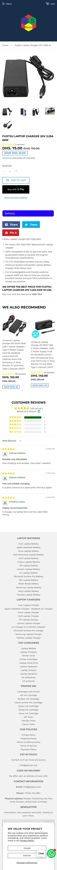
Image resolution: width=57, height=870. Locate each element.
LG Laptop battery (28, 573)
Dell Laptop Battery (28, 558)
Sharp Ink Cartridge (28, 710)
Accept (27, 848)
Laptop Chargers (28, 652)
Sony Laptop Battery (28, 591)
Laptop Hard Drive (28, 663)
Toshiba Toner (28, 720)
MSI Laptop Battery (28, 580)
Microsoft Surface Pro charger (28, 630)
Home (5, 45)
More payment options (15, 197)
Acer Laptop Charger (28, 605)
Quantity (7, 165)
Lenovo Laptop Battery (28, 569)
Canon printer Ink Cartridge (28, 702)
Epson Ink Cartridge (28, 706)
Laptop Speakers (28, 674)
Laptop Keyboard (28, 666)
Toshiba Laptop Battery (28, 594)
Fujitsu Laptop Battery (28, 562)
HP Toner (28, 717)
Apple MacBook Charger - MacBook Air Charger (29, 609)
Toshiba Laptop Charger (28, 638)
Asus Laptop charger (28, 612)
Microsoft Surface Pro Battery (28, 576)
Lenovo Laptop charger (28, 623)
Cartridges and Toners (28, 691)
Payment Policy (28, 749)
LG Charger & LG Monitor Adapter (28, 627)
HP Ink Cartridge (28, 695)
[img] (8, 449)
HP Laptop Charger (28, 619)
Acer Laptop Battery (28, 544)
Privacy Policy (28, 735)
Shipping (7, 158)
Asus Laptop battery (28, 551)
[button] (8, 374)
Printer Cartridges (29, 659)
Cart (52, 4)
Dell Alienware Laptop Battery (28, 554)
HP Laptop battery (28, 565)
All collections (28, 677)
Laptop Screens (28, 670)
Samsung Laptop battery (28, 587)
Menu (9, 4)
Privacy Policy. (27, 840)
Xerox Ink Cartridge (28, 713)
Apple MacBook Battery (28, 547)
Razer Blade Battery (29, 583)
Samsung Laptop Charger (29, 634)
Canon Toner (28, 724)
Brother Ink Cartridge (28, 699)
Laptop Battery (28, 648)
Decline (27, 855)
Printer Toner (28, 655)
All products (28, 681)
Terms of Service (28, 746)
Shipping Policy (28, 738)
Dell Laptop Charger (28, 616)
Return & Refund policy (28, 742)
